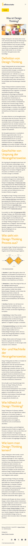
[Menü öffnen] (25, 4)
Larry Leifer (11, 207)
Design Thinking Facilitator (13, 508)
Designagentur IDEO (20, 212)
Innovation (11, 534)
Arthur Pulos (11, 182)
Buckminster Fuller (21, 182)
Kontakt (5, 10)
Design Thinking (21, 527)
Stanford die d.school (16, 208)
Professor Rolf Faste (11, 199)
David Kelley (16, 205)
